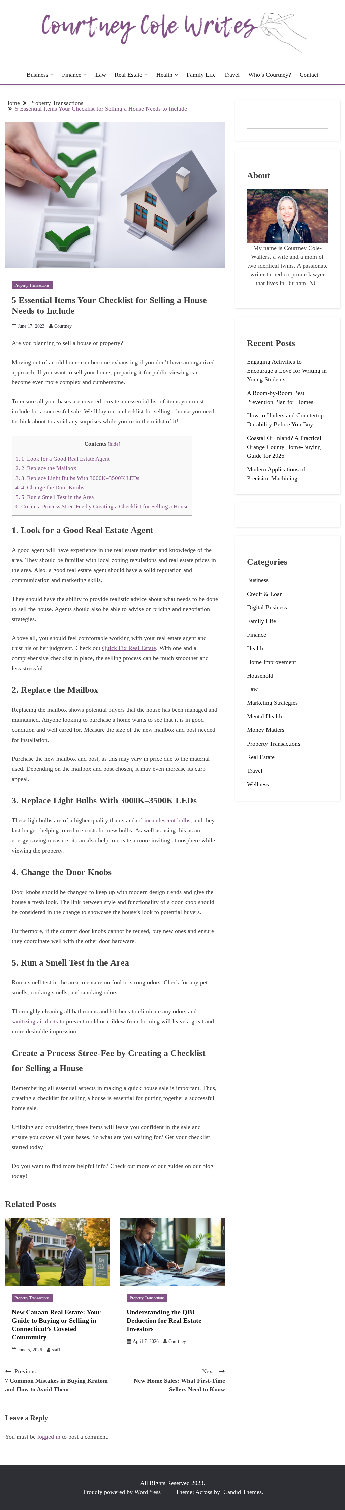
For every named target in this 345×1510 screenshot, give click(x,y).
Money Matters (265, 729)
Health (164, 74)
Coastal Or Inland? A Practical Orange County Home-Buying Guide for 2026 (284, 447)
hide (114, 444)
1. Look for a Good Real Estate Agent (62, 459)
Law (100, 74)
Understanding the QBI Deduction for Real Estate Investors (164, 1320)
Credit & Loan (265, 594)
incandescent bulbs (167, 820)
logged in (48, 1436)
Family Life (201, 74)
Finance (71, 74)
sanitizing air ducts (35, 1021)
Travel (232, 74)
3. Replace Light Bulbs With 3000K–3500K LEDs (77, 478)
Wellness (258, 784)
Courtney (63, 326)
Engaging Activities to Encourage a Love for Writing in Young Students (287, 370)
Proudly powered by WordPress (122, 1491)
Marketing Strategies (272, 702)
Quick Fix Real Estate (129, 648)
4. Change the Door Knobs (49, 487)
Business (37, 74)
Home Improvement (271, 661)
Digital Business (267, 607)
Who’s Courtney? (269, 74)
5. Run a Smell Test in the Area (54, 497)
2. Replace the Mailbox (45, 468)
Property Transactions (32, 285)
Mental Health (264, 716)
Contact (309, 74)
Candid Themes (242, 1491)
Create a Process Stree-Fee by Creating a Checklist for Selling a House (102, 506)
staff (56, 1349)
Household (260, 675)
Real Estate (128, 74)
